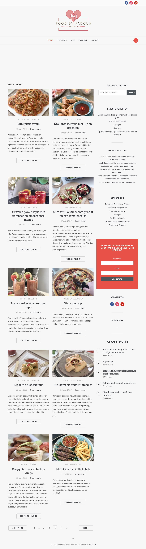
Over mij (83, 40)
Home (50, 40)
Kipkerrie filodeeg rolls (28, 385)
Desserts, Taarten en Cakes (117, 204)
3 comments (35, 225)
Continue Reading (28, 160)
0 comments (35, 129)
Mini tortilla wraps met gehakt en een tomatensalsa (73, 214)
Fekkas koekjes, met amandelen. (121, 182)
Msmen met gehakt (117, 121)
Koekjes (117, 215)
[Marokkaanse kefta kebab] (73, 448)
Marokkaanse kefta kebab (73, 469)
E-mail (117, 268)
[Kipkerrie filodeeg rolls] (28, 363)
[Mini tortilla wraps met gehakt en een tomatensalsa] (73, 190)
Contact (94, 40)
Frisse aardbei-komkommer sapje (28, 305)
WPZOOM (92, 544)
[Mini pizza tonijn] (28, 102)
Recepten (60, 40)
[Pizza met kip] (73, 282)
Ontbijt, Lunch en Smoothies (117, 222)
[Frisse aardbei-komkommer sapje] (28, 282)
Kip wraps (117, 128)
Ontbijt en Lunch (28, 207)
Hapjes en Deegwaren (28, 119)
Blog (73, 40)
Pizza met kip (73, 303)
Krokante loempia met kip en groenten (73, 126)
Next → (86, 528)
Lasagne (117, 125)
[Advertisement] (73, 66)
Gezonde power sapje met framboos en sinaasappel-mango (28, 215)
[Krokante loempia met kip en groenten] (73, 102)
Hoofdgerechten (73, 207)
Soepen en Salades (117, 225)
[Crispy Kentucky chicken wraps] (28, 448)
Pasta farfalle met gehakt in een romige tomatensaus (119, 351)
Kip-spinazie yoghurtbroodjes (73, 385)
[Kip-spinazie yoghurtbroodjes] (73, 363)
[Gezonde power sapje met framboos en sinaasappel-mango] (28, 190)
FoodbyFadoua (104, 163)
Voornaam (117, 259)
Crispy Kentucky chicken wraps (28, 471)
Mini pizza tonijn (28, 124)
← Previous (17, 528)
